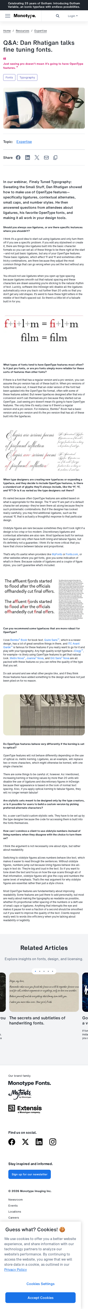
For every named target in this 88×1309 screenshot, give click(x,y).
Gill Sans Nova (59, 658)
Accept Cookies (41, 1297)
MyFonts (57, 554)
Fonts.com (72, 554)
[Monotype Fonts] (25, 1085)
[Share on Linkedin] (27, 157)
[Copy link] (55, 157)
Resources (22, 31)
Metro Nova (17, 658)
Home (7, 31)
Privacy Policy (15, 1269)
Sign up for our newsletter (29, 1174)
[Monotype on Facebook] (11, 1142)
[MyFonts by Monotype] (25, 1096)
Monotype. (25, 15)
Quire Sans (51, 640)
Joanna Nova (35, 658)
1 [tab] (35, 971)
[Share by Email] (46, 157)
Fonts (9, 77)
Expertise (40, 31)
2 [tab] (39, 971)
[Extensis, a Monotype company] (25, 1110)
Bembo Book (18, 640)
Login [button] (71, 16)
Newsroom (15, 1200)
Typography (27, 77)
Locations (14, 1212)
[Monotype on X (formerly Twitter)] (25, 1142)
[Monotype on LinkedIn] (39, 1142)
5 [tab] (52, 971)
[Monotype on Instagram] (52, 1142)
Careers (13, 1218)
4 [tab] (48, 971)
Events (13, 1206)
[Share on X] (37, 157)
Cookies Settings (40, 1283)
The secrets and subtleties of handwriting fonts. (37, 1020)
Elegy (78, 651)
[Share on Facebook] (18, 157)
